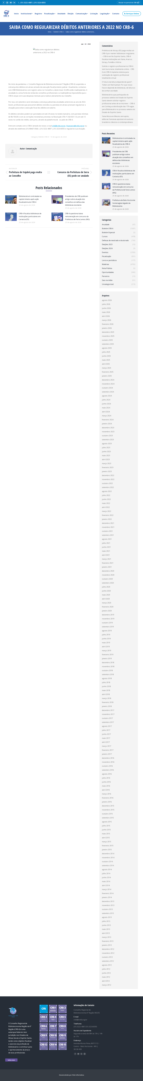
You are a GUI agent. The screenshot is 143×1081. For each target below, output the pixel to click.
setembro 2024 (108, 392)
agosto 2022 (107, 491)
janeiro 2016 (107, 802)
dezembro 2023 (108, 427)
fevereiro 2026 (107, 324)
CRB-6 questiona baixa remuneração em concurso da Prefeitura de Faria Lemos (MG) (77, 216)
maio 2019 (106, 642)
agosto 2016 (107, 774)
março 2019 (106, 650)
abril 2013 (106, 933)
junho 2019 (106, 638)
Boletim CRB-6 (58, 32)
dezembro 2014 (108, 853)
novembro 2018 (108, 666)
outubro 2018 (107, 670)
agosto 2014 (107, 869)
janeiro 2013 (107, 945)
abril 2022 (106, 507)
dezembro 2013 (108, 901)
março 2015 (106, 841)
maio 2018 (106, 690)
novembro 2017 (108, 714)
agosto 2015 (107, 822)
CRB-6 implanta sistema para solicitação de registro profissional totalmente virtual (115, 75)
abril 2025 (106, 364)
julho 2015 (106, 826)
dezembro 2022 (108, 475)
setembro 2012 (108, 961)
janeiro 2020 (107, 611)
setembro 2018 (108, 674)
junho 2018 (106, 686)
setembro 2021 (108, 535)
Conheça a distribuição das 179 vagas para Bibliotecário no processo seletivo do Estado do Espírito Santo (118, 109)
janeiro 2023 (107, 471)
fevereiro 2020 (107, 607)
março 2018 (106, 698)
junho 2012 (106, 973)
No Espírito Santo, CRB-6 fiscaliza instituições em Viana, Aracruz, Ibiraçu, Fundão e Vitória (117, 59)
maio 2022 (106, 503)
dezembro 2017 (108, 710)
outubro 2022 (107, 483)
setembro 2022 (108, 487)
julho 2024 (106, 400)
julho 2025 (106, 352)
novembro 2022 (108, 479)
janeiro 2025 (107, 376)
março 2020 (106, 603)
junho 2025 (106, 356)
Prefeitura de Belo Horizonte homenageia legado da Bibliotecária (123, 203)
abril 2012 (106, 981)
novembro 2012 (108, 953)
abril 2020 (106, 599)
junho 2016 (106, 782)
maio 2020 (106, 595)
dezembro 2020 (108, 571)
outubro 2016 (107, 766)
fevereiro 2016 (107, 798)
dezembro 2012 (108, 949)
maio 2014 (106, 881)
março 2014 (106, 889)
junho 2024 (106, 404)
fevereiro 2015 (107, 845)
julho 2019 (106, 634)
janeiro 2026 (107, 328)
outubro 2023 (107, 435)
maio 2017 (106, 738)
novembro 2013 (108, 905)
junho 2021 (106, 547)
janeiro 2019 (107, 658)
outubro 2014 (107, 861)
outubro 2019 (107, 623)
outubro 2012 (107, 957)
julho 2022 (106, 495)
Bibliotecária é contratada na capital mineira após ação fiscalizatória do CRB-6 (30, 199)
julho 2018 (106, 682)
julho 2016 (106, 778)
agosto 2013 (107, 917)
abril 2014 (106, 885)
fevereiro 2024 (107, 420)
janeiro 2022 (107, 519)
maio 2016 (106, 786)
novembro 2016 (108, 762)
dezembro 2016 (108, 758)
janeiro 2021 (107, 567)
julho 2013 (106, 921)
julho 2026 (106, 304)
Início (49, 32)
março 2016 (106, 794)
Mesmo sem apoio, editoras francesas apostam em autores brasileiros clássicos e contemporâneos (117, 119)
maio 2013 (106, 929)
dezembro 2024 (108, 380)
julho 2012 (106, 969)
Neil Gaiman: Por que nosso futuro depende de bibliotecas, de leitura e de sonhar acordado (118, 88)
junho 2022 (106, 499)
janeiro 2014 (107, 897)
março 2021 (106, 559)
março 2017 (106, 746)
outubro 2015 (107, 814)
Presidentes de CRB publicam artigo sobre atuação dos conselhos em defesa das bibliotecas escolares (76, 200)
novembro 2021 (108, 527)
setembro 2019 (108, 627)
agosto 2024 (107, 396)
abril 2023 (106, 459)
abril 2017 (106, 742)
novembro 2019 (108, 619)
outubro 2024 (107, 388)
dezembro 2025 (108, 332)
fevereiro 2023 (107, 467)
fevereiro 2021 (107, 563)
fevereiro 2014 (107, 893)
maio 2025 (106, 360)
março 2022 (106, 511)
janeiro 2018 (107, 706)
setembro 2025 (108, 344)
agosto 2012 (107, 965)
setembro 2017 (108, 722)
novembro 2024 (108, 384)
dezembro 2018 (108, 662)
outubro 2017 (107, 718)
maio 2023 (106, 455)
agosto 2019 (107, 630)
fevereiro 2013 (107, 941)
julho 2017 (106, 730)
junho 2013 (106, 925)
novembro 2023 (108, 431)
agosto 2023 (107, 443)
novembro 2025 (108, 336)
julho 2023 (106, 447)
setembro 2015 (108, 818)
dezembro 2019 (108, 615)
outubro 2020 (107, 579)
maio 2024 (106, 408)
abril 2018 (106, 694)
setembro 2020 (108, 583)
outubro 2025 (107, 340)
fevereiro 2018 (107, 702)
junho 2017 (106, 734)
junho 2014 (106, 877)
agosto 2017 (107, 726)
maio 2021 (106, 551)
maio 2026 (106, 312)
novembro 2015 (108, 810)
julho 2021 (106, 543)
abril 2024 (106, 412)
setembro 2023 (108, 439)
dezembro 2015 (108, 806)
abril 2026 (106, 316)
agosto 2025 (107, 348)
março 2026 (106, 320)
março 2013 (106, 937)
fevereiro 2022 (107, 515)
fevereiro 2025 (107, 372)
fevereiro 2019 (107, 654)
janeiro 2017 (107, 754)
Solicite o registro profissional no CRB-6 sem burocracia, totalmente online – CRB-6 (118, 69)
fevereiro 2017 (107, 750)
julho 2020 (106, 587)
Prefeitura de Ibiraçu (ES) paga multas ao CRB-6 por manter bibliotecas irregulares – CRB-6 (118, 53)
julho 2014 (106, 873)
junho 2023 (106, 451)
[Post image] (11, 199)
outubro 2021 (107, 531)
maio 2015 (106, 834)
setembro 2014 (108, 865)
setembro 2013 (108, 913)
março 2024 (106, 416)
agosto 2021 (107, 539)
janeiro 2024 (107, 423)
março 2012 (106, 985)
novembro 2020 (108, 575)
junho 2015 (106, 830)
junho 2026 (106, 308)
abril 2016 (106, 790)
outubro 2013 (107, 909)
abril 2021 (106, 555)
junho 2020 (106, 591)
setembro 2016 (108, 770)
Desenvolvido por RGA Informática (71, 1075)
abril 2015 (106, 837)
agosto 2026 (107, 300)
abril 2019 (106, 646)
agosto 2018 (107, 678)
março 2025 (106, 368)
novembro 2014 (108, 857)
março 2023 (106, 463)
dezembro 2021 (108, 523)
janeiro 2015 (107, 849)
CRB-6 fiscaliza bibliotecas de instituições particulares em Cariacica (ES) (30, 216)
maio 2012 (106, 977)
